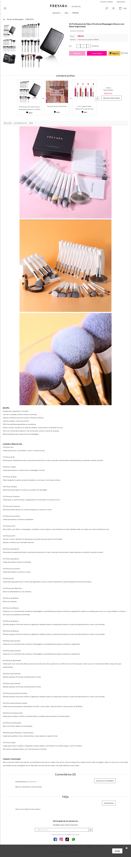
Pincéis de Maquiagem (15, 19)
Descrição (8, 123)
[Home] (65, 6)
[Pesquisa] (107, 8)
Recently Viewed (107, 2)
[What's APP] (73, 839)
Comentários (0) (20, 123)
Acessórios (56, 13)
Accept (117, 851)
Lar (4, 19)
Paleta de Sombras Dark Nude (57, 106)
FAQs (31, 123)
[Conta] (113, 8)
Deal (66, 13)
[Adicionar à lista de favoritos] (122, 53)
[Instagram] (61, 839)
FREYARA (75, 13)
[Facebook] (55, 839)
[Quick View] (29, 92)
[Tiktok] (67, 839)
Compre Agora (97, 53)
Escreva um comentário (77, 31)
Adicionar (77, 53)
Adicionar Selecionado (111, 98)
